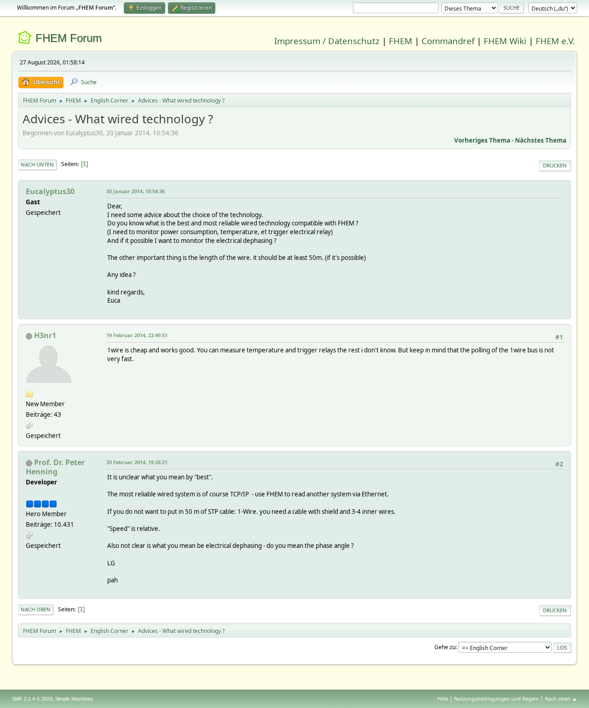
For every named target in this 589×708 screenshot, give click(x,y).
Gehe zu (445, 647)
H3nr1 (45, 335)
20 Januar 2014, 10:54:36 (135, 191)
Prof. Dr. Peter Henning (55, 467)
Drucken (555, 165)
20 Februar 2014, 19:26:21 (136, 462)
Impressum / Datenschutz (327, 40)
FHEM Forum (68, 38)
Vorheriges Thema (482, 140)
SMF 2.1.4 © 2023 (32, 699)
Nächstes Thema (540, 140)
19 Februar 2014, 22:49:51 (136, 335)
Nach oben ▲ (561, 698)
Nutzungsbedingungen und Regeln (496, 698)
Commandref (448, 40)
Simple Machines (74, 699)
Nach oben (36, 609)
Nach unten (37, 164)
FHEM (400, 40)
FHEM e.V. (555, 40)
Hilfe (442, 698)
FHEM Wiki (505, 40)
